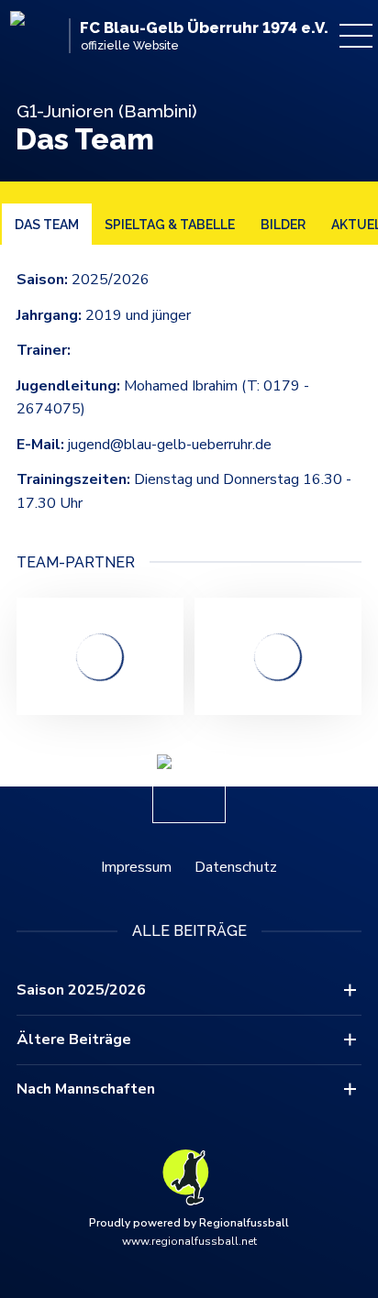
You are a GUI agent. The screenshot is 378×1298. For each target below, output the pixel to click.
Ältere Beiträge (74, 1039)
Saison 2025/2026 (81, 990)
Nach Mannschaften (86, 1089)
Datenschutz (236, 867)
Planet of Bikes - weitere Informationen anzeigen (100, 656)
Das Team (47, 224)
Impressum (136, 867)
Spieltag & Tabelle (170, 224)
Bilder (283, 224)
